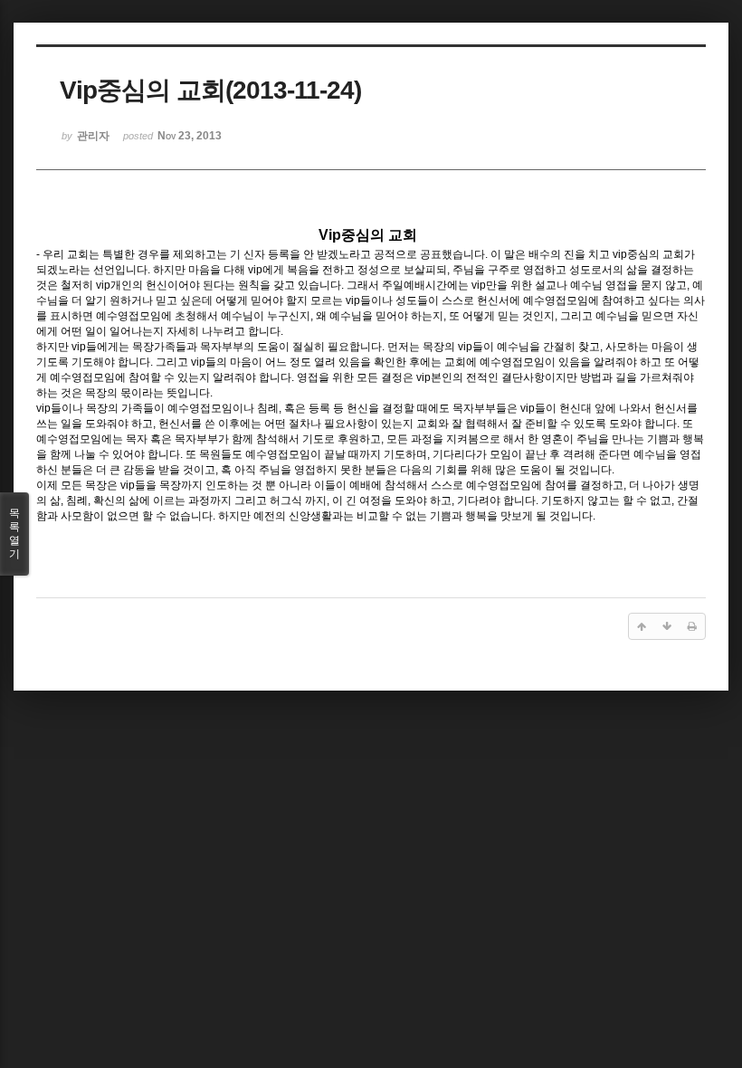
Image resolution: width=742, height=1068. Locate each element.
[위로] (641, 626)
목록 (14, 533)
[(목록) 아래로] (667, 626)
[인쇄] (692, 626)
